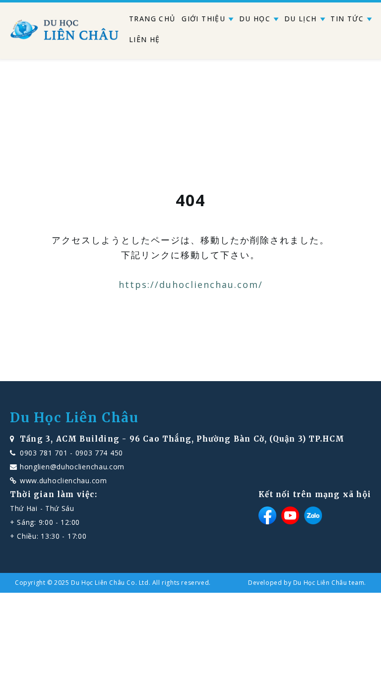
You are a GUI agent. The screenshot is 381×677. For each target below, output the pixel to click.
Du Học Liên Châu (74, 418)
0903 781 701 (43, 452)
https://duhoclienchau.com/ (191, 284)
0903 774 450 (99, 452)
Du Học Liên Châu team (329, 582)
